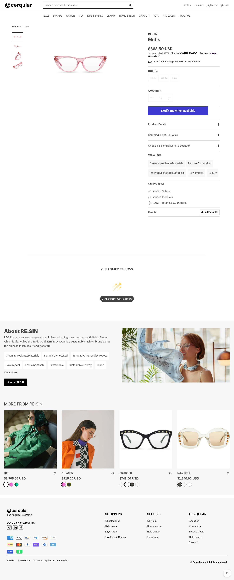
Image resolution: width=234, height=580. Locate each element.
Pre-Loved (169, 16)
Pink (174, 78)
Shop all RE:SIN (15, 382)
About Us (184, 16)
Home (15, 26)
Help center (111, 526)
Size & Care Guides (115, 537)
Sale (46, 16)
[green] (16, 485)
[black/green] (122, 485)
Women (70, 16)
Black (153, 78)
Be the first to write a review (117, 298)
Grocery (144, 16)
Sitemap (193, 542)
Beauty (111, 16)
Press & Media (196, 532)
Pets (156, 16)
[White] (6, 485)
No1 (6, 473)
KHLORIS (67, 473)
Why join (152, 521)
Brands (57, 16)
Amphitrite (126, 473)
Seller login (153, 537)
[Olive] (69, 485)
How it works (154, 526)
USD (186, 5)
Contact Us (195, 526)
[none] (17, 36)
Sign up (199, 5)
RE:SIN (152, 34)
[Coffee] (185, 485)
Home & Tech (127, 16)
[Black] (132, 485)
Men (81, 16)
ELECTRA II (184, 473)
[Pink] (11, 485)
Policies (10, 561)
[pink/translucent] (137, 485)
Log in (213, 5)
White (164, 78)
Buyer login (111, 532)
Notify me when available (178, 110)
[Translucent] (127, 485)
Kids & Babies (95, 16)
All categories (112, 521)
